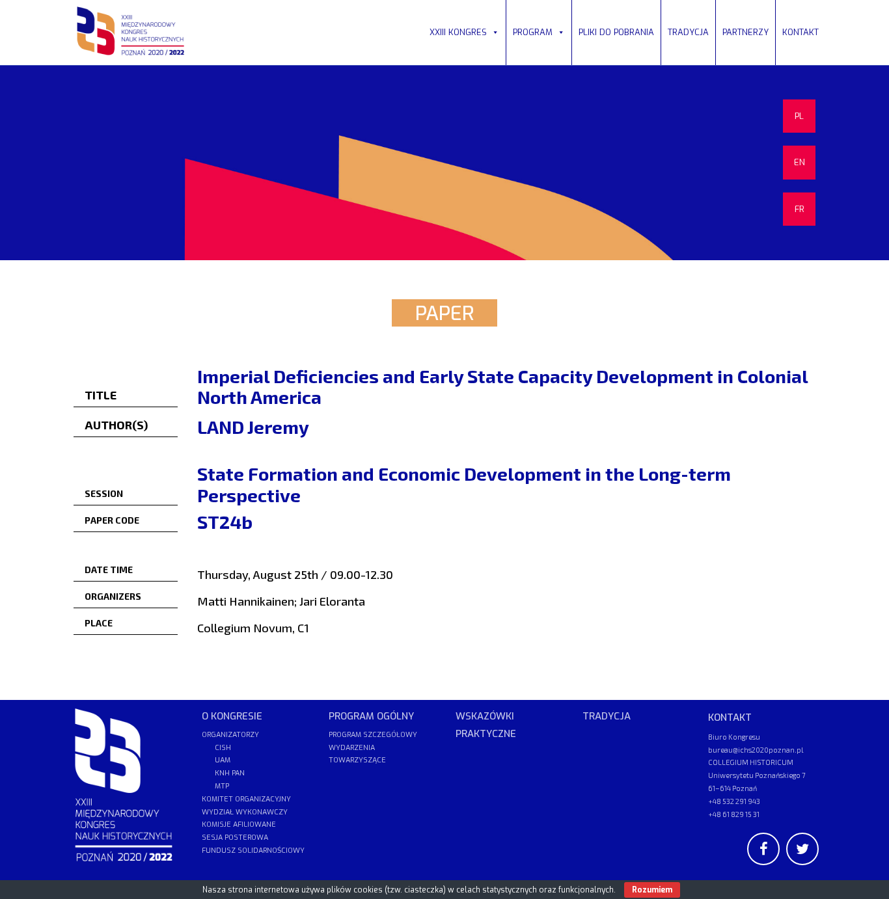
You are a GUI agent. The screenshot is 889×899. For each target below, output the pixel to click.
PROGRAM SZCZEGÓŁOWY (373, 735)
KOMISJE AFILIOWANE (239, 824)
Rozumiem (652, 890)
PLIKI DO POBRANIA (616, 32)
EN (799, 162)
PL (799, 116)
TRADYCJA (688, 32)
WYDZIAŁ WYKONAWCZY (245, 812)
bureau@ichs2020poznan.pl (755, 749)
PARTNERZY (745, 32)
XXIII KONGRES (458, 32)
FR (799, 209)
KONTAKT (800, 32)
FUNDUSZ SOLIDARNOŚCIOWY (253, 850)
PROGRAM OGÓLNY (371, 716)
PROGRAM (533, 32)
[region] (444, 162)
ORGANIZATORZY (230, 735)
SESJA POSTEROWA (235, 837)
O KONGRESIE (232, 716)
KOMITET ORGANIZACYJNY (246, 799)
